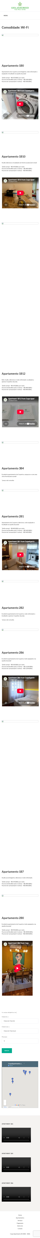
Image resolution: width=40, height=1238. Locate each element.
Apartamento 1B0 (13, 65)
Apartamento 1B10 (13, 156)
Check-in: (5, 1017)
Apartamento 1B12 (13, 373)
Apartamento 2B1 (13, 516)
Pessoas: (4, 1037)
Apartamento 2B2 (13, 607)
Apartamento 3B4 (13, 468)
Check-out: (6, 1027)
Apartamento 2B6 (13, 652)
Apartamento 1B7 (13, 871)
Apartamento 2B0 (13, 918)
